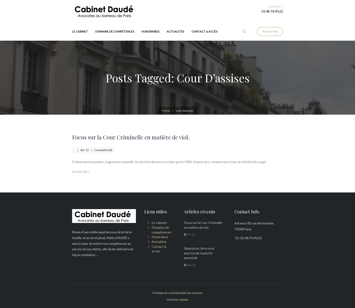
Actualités (175, 31)
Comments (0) (103, 150)
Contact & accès (204, 31)
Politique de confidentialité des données (177, 293)
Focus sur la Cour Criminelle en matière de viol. (131, 137)
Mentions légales (177, 299)
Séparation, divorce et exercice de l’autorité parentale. (199, 253)
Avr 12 (84, 150)
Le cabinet (80, 31)
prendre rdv (270, 31)
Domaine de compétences (114, 31)
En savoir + (81, 171)
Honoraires (150, 31)
